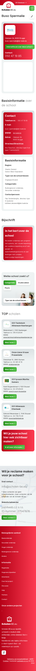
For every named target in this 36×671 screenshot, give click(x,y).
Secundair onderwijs (12, 190)
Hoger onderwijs (7, 547)
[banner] (9, 6)
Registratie (5, 568)
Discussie (5, 586)
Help (3, 590)
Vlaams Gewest (10, 169)
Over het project (7, 581)
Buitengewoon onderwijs (14, 188)
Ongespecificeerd (11, 180)
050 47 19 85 (13, 56)
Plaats (7, 288)
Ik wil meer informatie (13, 447)
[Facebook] (4, 652)
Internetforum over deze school (19, 47)
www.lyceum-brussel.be (17, 391)
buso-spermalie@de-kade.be (16, 41)
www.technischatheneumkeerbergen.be (17, 337)
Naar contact (8, 518)
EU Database (20, 2)
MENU (31, 8)
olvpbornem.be (14, 364)
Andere (4, 556)
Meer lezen (9, 342)
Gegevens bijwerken (9, 572)
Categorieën (10, 283)
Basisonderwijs (7, 538)
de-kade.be (17, 133)
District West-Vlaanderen (14, 172)
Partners (4, 595)
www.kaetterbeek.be (16, 418)
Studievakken (23, 283)
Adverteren (5, 577)
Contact (4, 599)
